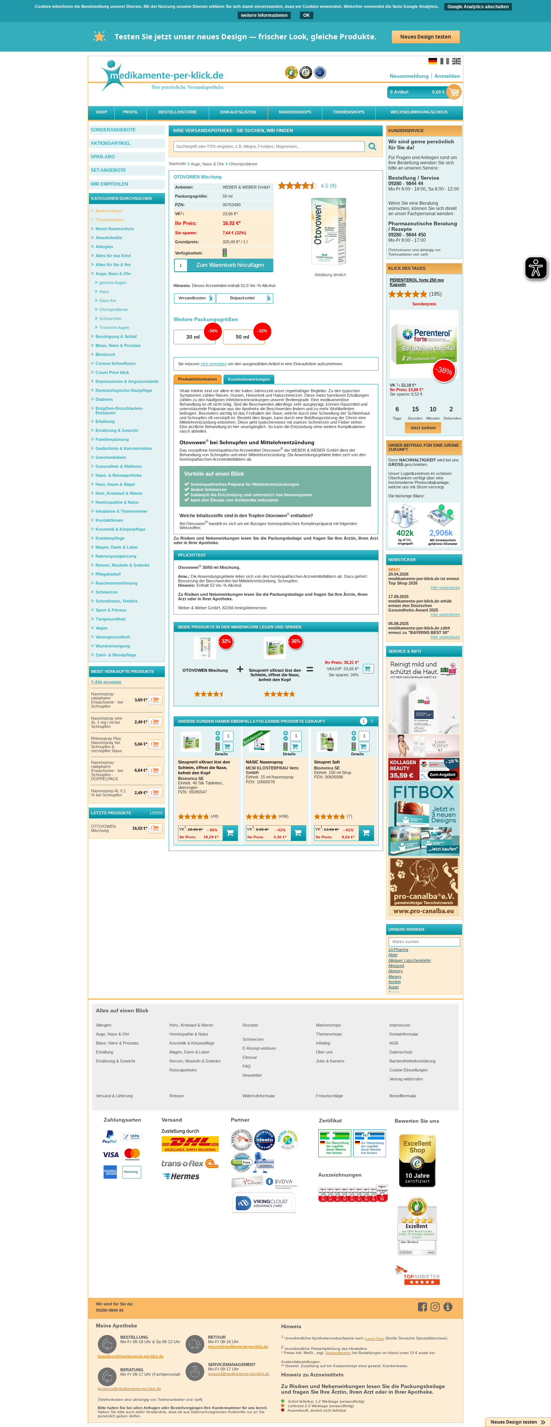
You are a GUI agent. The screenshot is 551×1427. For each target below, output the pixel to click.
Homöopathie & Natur (188, 1034)
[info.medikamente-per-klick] (449, 1307)
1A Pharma (398, 949)
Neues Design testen (425, 36)
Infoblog (323, 1043)
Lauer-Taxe (374, 1338)
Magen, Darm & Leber (189, 1052)
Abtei (392, 954)
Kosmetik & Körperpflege (191, 1043)
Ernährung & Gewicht (115, 1061)
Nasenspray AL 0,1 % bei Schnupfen (108, 793)
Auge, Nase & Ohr (112, 1034)
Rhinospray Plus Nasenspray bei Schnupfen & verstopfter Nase (106, 745)
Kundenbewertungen (249, 379)
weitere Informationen (264, 15)
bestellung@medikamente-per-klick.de (130, 1356)
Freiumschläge (329, 1096)
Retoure (176, 1096)
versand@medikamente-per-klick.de (239, 1374)
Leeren (156, 812)
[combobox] (268, 146)
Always (394, 976)
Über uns (324, 1052)
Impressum (399, 1025)
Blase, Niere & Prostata (117, 1043)
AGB (393, 1043)
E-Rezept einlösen (259, 1048)
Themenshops (329, 1034)
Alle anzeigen (107, 682)
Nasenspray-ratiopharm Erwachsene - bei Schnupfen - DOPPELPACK (107, 770)
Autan (393, 987)
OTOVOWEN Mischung (103, 828)
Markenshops (328, 1025)
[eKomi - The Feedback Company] (291, 73)
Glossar (250, 1057)
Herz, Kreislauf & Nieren (191, 1025)
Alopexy (395, 971)
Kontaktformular (403, 1034)
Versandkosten (338, 1353)
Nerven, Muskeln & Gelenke (195, 1061)
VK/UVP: (335, 669)
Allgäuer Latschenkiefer (409, 960)
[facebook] (424, 1307)
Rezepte (250, 1025)
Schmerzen (253, 1039)
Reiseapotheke (183, 1070)
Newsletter (252, 1075)
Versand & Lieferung (114, 1096)
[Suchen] (372, 146)
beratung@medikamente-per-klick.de (129, 1389)
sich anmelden (214, 364)
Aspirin (394, 981)
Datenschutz (401, 1052)
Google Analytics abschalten (478, 6)
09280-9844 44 (109, 1310)
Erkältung (104, 1052)
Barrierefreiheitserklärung (412, 1061)
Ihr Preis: (334, 662)
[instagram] (436, 1307)
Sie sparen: (339, 675)
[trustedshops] (305, 73)
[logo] (161, 76)
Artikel (401, 92)
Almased (396, 965)
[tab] (363, 721)
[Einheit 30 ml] (194, 337)
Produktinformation (197, 379)
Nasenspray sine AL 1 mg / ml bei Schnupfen (106, 722)
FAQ (247, 1066)
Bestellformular (402, 1096)
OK (306, 15)
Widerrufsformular (259, 1096)
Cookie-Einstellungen (408, 1070)
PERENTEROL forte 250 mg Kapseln (417, 282)
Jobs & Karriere (330, 1061)
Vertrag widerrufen (406, 1079)
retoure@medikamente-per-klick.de (238, 1346)
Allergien (103, 1025)
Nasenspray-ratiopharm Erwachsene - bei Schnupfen (107, 700)
